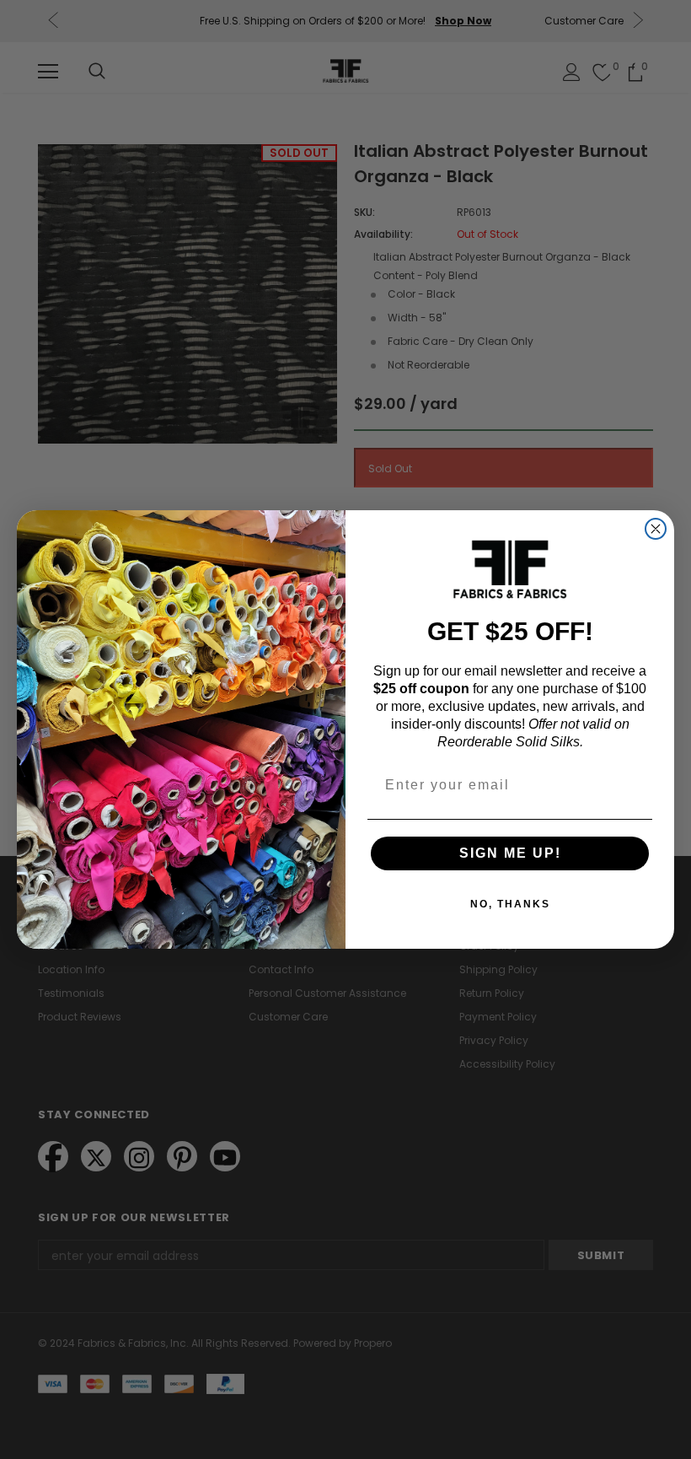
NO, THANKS (510, 904)
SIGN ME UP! (510, 853)
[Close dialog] (655, 529)
